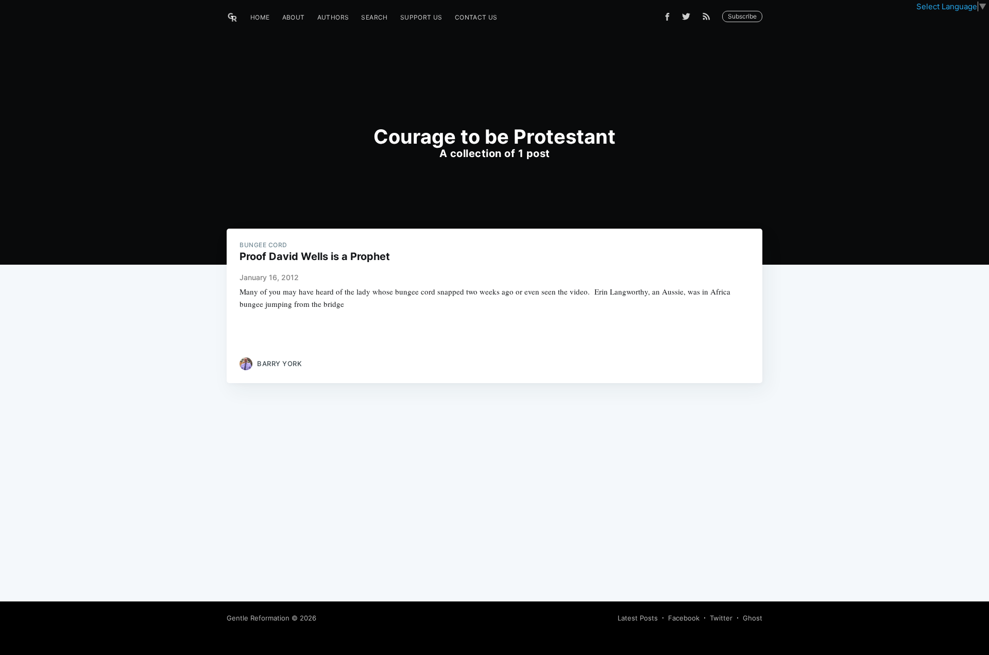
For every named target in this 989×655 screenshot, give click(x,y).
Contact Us (476, 17)
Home (260, 17)
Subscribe (742, 16)
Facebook (684, 618)
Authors (333, 17)
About (293, 17)
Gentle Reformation (258, 618)
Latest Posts (638, 618)
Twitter (721, 618)
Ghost (752, 618)
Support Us (421, 17)
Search (374, 17)
